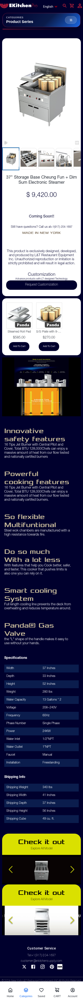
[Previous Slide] (10, 869)
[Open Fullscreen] (77, 142)
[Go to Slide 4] (63, 158)
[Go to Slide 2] (28, 158)
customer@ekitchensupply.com (41, 960)
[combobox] (51, 6)
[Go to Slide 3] (46, 158)
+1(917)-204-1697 (61, 227)
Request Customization (41, 285)
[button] (41, 93)
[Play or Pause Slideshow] (6, 142)
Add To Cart (19, 346)
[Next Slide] (72, 869)
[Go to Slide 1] (10, 158)
